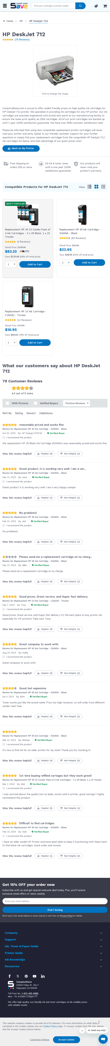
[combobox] (58, 5)
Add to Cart (35, 264)
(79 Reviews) (22, 39)
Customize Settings (39, 1039)
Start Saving (55, 909)
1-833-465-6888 (29, 993)
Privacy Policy (66, 916)
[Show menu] (5, 5)
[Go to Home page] (19, 5)
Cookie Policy (50, 1026)
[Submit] (80, 5)
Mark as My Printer (22, 148)
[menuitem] (89, 186)
